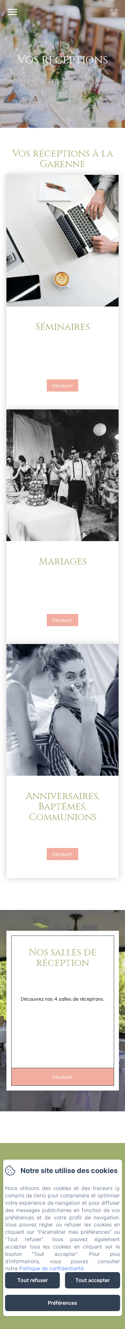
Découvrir (62, 385)
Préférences (62, 1303)
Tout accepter (92, 1280)
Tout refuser (32, 1280)
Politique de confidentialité (51, 1268)
